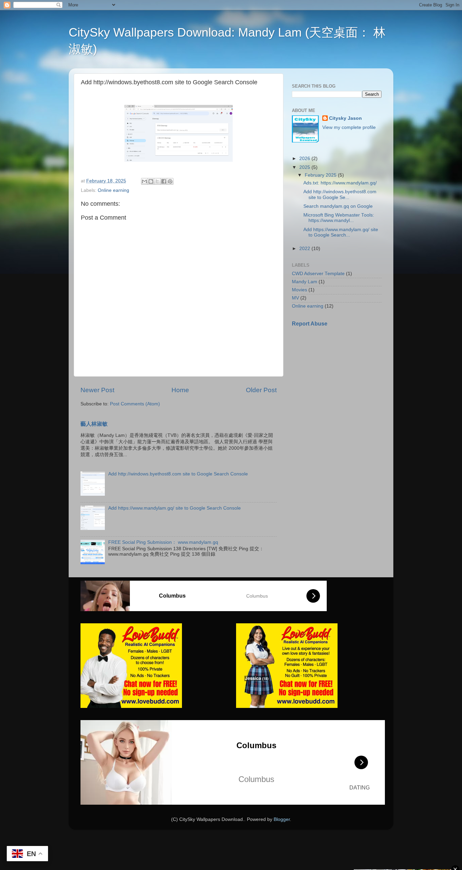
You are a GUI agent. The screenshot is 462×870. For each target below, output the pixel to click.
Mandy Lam (304, 281)
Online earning (113, 190)
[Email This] (144, 181)
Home (180, 390)
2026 (305, 158)
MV (295, 297)
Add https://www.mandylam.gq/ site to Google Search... (340, 232)
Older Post (261, 390)
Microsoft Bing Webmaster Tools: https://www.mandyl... (338, 218)
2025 (305, 167)
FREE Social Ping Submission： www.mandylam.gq (163, 542)
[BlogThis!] (150, 181)
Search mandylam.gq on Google (338, 206)
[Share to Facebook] (163, 181)
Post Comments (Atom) (135, 403)
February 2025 (321, 175)
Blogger (282, 819)
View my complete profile (349, 127)
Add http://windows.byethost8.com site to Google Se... (339, 194)
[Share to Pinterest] (170, 181)
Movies (299, 289)
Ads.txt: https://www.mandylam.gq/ (340, 182)
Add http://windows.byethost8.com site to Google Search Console (178, 473)
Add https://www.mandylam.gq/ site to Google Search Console (174, 508)
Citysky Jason (345, 118)
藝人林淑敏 (94, 424)
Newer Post (97, 390)
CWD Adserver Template (318, 273)
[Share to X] (157, 181)
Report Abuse (309, 324)
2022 (305, 248)
